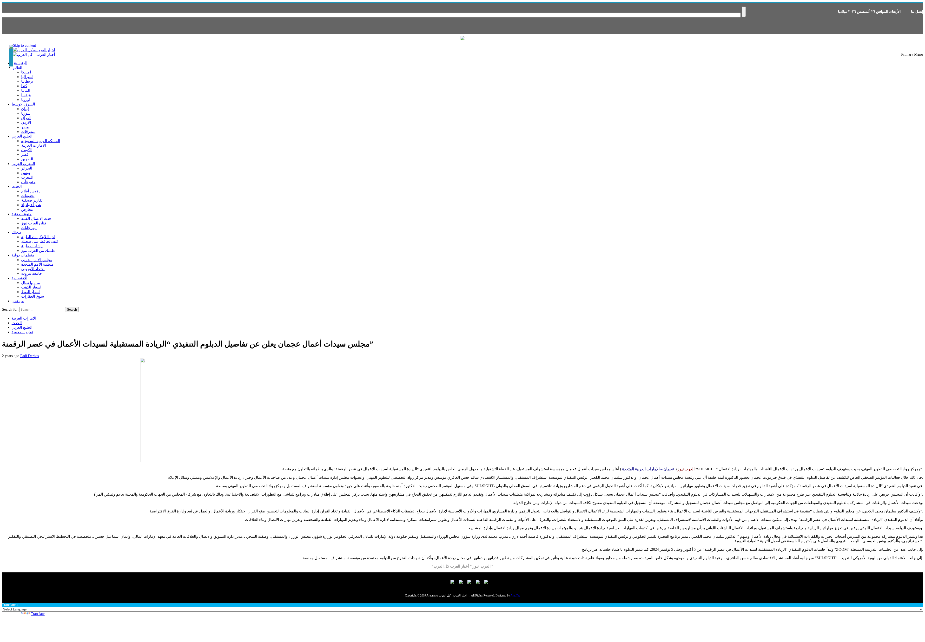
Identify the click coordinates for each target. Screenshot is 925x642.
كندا (24, 86)
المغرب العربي (23, 164)
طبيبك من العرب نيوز (38, 251)
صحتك (17, 232)
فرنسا (26, 95)
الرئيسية (20, 63)
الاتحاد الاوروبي (33, 269)
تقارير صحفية (31, 200)
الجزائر (26, 168)
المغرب (27, 177)
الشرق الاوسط (23, 104)
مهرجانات (29, 228)
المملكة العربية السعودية (40, 141)
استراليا (27, 77)
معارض (27, 209)
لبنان (25, 109)
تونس (25, 173)
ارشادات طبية (32, 246)
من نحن (18, 301)
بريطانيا (27, 81)
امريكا (26, 72)
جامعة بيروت (31, 273)
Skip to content (24, 45)
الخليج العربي (22, 136)
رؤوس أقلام (30, 191)
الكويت (26, 150)
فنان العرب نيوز (33, 223)
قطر (24, 154)
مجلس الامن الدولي (36, 260)
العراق (26, 118)
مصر (25, 127)
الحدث (17, 186)
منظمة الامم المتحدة (37, 264)
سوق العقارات (32, 296)
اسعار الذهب (31, 287)
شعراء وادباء (31, 205)
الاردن (26, 122)
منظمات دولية (23, 255)
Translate (38, 614)
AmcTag (515, 595)
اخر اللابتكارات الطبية (38, 237)
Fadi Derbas (29, 356)
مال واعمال (30, 283)
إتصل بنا (917, 11)
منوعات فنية (22, 214)
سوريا (25, 113)
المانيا (25, 90)
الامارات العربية (33, 145)
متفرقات (28, 132)
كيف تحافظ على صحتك (39, 241)
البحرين (27, 159)
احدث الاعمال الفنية (37, 218)
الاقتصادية (19, 278)
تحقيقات (27, 196)
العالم (17, 68)
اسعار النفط (30, 292)
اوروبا (25, 100)
